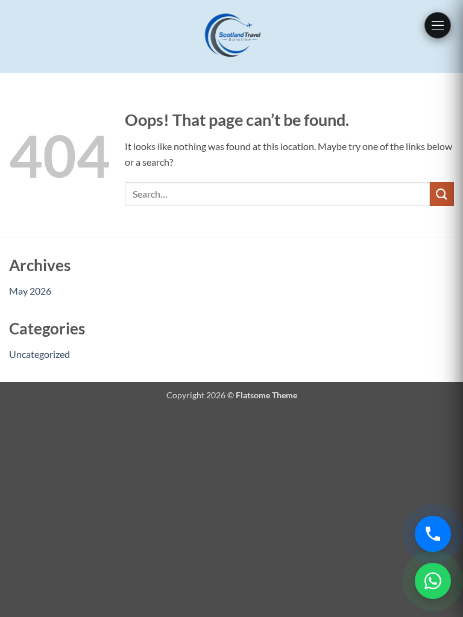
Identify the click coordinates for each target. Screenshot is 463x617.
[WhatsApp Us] (433, 581)
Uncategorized (39, 354)
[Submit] (442, 193)
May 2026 (30, 290)
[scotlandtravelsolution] (231, 36)
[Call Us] (433, 534)
